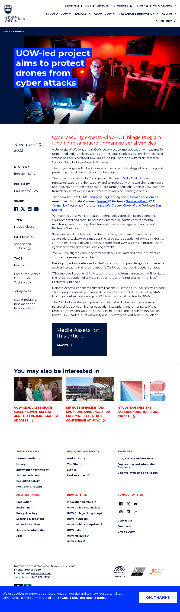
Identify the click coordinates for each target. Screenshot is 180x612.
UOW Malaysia (76, 535)
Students (120, 5)
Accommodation (27, 475)
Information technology (32, 469)
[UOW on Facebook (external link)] (121, 504)
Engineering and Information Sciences (137, 466)
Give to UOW (126, 531)
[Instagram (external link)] (121, 511)
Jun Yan (102, 201)
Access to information (31, 530)
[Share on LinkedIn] (30, 209)
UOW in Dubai (76, 518)
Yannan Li (59, 205)
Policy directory (26, 513)
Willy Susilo (131, 178)
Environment (25, 507)
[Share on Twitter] (23, 209)
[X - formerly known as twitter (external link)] (128, 504)
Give (88, 5)
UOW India (74, 530)
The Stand (74, 464)
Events (71, 469)
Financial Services (28, 524)
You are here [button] (12, 31)
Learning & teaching (30, 518)
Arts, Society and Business (135, 458)
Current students (28, 458)
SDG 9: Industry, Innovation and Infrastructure (25, 304)
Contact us (125, 520)
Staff (141, 5)
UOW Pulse (74, 541)
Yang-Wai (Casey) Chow (115, 205)
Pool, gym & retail (28, 486)
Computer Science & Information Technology (27, 278)
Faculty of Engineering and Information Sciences (123, 197)
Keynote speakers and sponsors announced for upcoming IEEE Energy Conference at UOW (88, 414)
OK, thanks (158, 597)
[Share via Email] (36, 209)
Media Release (24, 226)
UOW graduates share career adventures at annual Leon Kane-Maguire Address (36, 414)
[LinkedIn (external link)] (128, 511)
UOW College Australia (82, 507)
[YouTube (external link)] (135, 504)
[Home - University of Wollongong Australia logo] (14, 13)
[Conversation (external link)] (135, 512)
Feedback (124, 526)
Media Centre (76, 458)
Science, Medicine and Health (138, 472)
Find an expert (76, 475)
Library (102, 5)
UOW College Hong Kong (84, 513)
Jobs (19, 535)
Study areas (22, 291)
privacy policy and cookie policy (81, 597)
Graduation (23, 502)
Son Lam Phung (137, 201)
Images (62, 345)
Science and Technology (22, 246)
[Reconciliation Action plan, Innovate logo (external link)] (119, 571)
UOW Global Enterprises (83, 524)
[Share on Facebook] (16, 209)
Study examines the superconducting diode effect (138, 412)
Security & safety (28, 481)
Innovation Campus (80, 502)
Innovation (21, 265)
